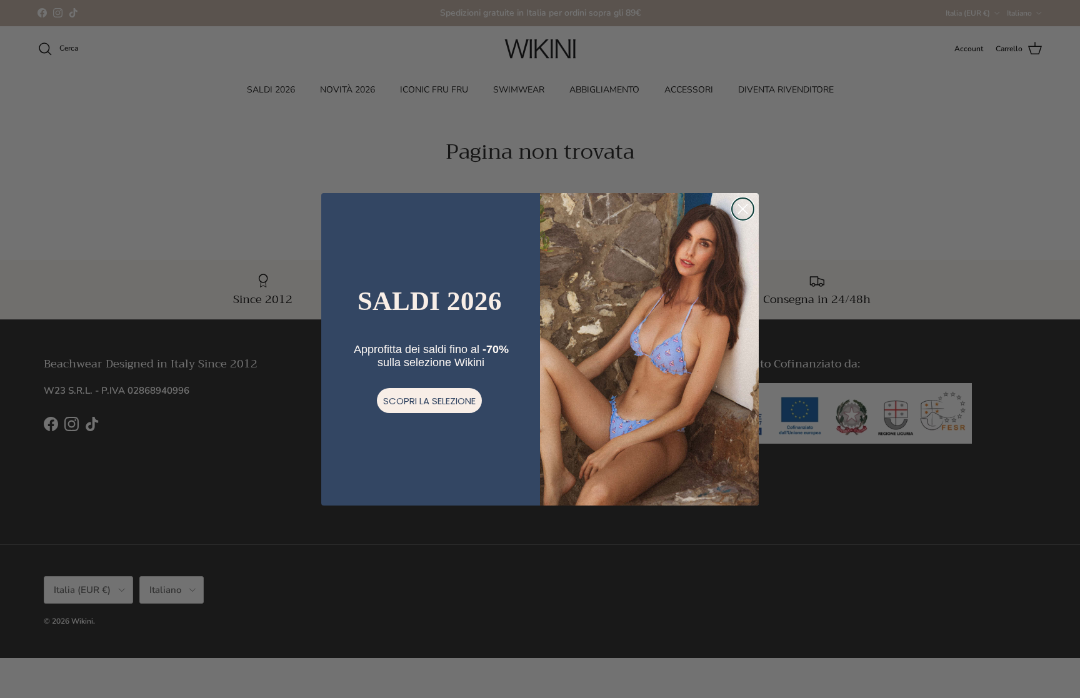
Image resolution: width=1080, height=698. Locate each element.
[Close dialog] (743, 209)
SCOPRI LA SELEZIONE (429, 400)
